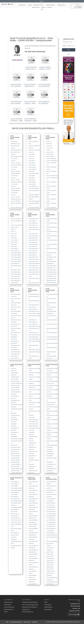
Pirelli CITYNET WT (15, 532)
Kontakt (43, 7)
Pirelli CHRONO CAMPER (16, 500)
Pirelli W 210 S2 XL (15, 451)
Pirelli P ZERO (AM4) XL (16, 252)
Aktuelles (49, 7)
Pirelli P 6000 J (32, 179)
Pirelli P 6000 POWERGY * (34, 194)
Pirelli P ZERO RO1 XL (33, 332)
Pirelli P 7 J (13, 231)
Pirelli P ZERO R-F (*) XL (34, 311)
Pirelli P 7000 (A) (14, 240)
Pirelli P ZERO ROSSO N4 (52, 336)
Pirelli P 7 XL (13, 235)
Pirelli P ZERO (14, 246)
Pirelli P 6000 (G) (32, 167)
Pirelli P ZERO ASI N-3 (33, 261)
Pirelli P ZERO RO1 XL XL (34, 334)
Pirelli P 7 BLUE (50, 154)
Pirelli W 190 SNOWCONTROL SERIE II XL (16, 409)
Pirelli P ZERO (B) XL (15, 276)
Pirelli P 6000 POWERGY (34, 188)
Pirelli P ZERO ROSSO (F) (34, 349)
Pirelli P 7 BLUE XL (51, 156)
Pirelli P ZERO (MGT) (33, 237)
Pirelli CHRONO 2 (15, 496)
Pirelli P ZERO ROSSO (33, 336)
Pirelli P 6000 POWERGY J (34, 201)
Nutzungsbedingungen (16, 622)
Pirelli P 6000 (31, 160)
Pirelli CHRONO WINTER (16, 507)
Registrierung (48, 607)
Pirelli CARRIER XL (15, 492)
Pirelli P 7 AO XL (50, 152)
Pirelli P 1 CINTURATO (16, 201)
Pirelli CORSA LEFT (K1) (16, 150)
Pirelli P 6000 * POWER (33, 173)
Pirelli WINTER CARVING (52, 445)
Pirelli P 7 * (49, 150)
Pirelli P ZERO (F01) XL (34, 218)
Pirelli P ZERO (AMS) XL (16, 257)
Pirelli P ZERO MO (15, 358)
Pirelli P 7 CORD (14, 227)
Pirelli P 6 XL (31, 156)
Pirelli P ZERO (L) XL (33, 225)
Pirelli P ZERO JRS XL (15, 351)
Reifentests (22, 5)
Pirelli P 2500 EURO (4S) (52, 535)
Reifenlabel (7, 604)
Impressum (35, 622)
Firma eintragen (76, 6)
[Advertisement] (42, 22)
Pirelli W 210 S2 (14, 445)
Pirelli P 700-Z (14, 244)
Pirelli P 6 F (31, 147)
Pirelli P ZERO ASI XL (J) (34, 267)
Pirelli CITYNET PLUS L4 (16, 522)
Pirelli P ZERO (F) (15, 282)
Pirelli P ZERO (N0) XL (33, 248)
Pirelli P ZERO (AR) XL (16, 272)
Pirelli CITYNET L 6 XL (16, 517)
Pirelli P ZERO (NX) (33, 252)
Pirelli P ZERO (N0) (33, 246)
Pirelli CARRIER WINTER (16, 490)
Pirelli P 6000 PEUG (33, 186)
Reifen (30, 5)
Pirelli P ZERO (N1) (33, 250)
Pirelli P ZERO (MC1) (33, 233)
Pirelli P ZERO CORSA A (34, 272)
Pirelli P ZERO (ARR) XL (16, 274)
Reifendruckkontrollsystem (30, 602)
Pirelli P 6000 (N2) (32, 169)
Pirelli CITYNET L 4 (15, 513)
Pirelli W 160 (13, 368)
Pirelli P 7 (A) (49, 143)
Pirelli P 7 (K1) (50, 147)
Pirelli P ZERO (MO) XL (34, 244)
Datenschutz (27, 622)
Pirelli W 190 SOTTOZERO (16, 438)
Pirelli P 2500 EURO (51, 532)
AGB (7, 622)
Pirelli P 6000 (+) (32, 164)
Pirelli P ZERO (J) (32, 220)
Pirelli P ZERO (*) (14, 248)
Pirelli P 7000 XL (14, 242)
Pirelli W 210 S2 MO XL (16, 447)
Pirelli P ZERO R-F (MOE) (34, 313)
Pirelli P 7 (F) (49, 145)
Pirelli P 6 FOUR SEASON (52, 541)
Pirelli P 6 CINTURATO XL (34, 145)
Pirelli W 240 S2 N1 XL (33, 426)
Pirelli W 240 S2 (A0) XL (34, 419)
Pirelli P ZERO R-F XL (33, 324)
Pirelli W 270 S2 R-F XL (51, 402)
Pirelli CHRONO (14, 494)
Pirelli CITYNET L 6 (15, 515)
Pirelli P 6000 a (32, 175)
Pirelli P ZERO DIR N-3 (16, 332)
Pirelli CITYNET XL (15, 535)
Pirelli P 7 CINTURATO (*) (52, 160)
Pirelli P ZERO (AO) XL (16, 269)
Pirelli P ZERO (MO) (33, 242)
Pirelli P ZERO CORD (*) (34, 269)
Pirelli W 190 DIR (14, 379)
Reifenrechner (36, 7)
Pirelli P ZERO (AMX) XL (16, 261)
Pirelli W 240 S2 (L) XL (33, 421)
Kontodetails (48, 609)
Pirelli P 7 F (13, 229)
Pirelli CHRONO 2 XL (15, 498)
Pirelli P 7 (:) (49, 141)
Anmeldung (47, 604)
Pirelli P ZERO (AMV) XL (16, 259)
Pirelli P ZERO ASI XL (33, 265)
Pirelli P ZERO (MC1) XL (34, 235)
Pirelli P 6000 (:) (32, 162)
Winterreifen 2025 (38, 5)
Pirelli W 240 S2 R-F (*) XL (34, 428)
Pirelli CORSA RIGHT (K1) (16, 156)
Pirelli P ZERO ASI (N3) (34, 259)
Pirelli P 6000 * (32, 171)
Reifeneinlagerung (27, 611)
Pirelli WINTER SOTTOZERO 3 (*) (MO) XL (52, 458)
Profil (41, 1)
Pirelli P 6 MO (31, 154)
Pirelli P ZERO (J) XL (33, 223)
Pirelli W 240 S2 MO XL (33, 423)
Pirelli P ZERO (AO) (15, 263)
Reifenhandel (61, 5)
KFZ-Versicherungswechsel (30, 604)
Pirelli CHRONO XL (15, 509)
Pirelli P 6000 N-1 (32, 184)
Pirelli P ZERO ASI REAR (34, 263)
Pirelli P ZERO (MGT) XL (34, 240)
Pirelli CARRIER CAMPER (16, 488)
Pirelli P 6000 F (32, 177)
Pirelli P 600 (31, 158)
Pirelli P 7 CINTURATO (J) (52, 175)
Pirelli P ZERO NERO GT (34, 294)
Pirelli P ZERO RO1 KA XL (34, 326)
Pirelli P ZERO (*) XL (15, 250)
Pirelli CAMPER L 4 (15, 481)
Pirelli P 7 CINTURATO (51, 158)
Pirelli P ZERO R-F (33, 307)
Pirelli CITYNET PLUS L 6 (16, 520)
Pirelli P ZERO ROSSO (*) (34, 339)
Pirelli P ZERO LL (14, 356)
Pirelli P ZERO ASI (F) (33, 257)
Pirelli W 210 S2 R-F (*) (16, 449)
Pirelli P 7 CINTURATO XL (16, 225)
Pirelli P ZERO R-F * (33, 319)
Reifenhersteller (50, 5)
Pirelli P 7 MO (14, 233)
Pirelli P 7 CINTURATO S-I (16, 218)
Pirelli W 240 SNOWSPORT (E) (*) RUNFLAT (33, 436)
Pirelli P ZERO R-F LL (33, 322)
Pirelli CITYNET (14, 511)
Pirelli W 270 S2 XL (50, 404)
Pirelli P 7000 (13, 237)
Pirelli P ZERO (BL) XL (16, 280)
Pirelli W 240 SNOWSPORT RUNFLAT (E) (34, 460)
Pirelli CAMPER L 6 (15, 483)
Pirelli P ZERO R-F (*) (33, 309)
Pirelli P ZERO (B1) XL (16, 278)
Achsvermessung (9, 607)
